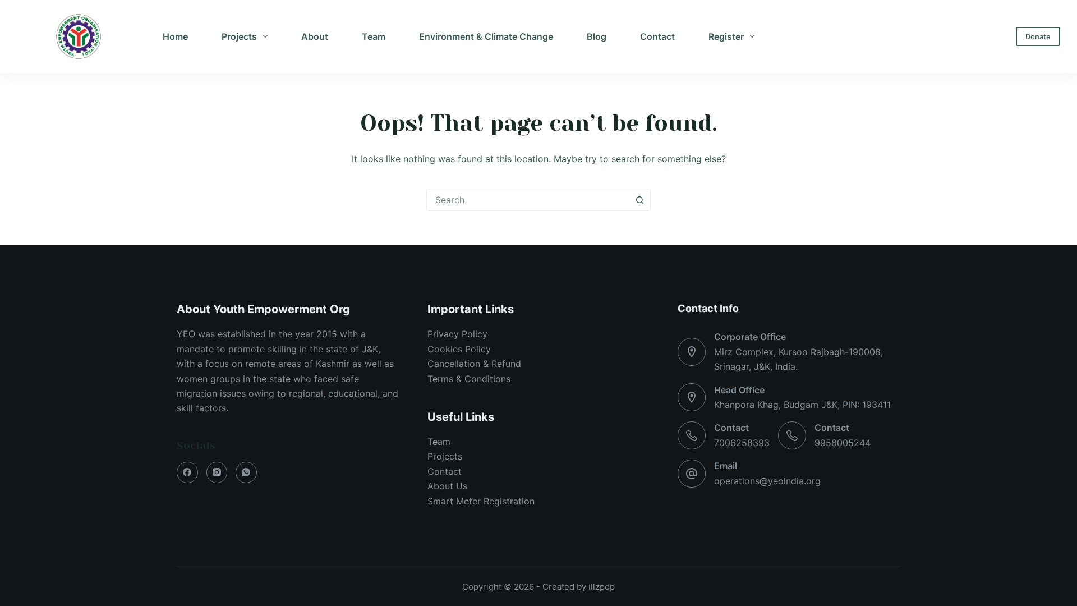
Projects (239, 36)
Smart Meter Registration (481, 501)
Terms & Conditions (468, 378)
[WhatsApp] (246, 472)
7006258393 (742, 442)
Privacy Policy (457, 333)
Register (726, 36)
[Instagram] (217, 472)
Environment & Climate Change (486, 36)
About (314, 36)
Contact (657, 36)
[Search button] (639, 199)
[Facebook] (187, 472)
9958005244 (842, 442)
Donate (1038, 36)
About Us (447, 486)
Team (373, 36)
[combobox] (528, 200)
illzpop (601, 586)
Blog (596, 36)
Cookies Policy (459, 349)
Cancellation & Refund (474, 363)
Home (175, 36)
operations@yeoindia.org (767, 480)
